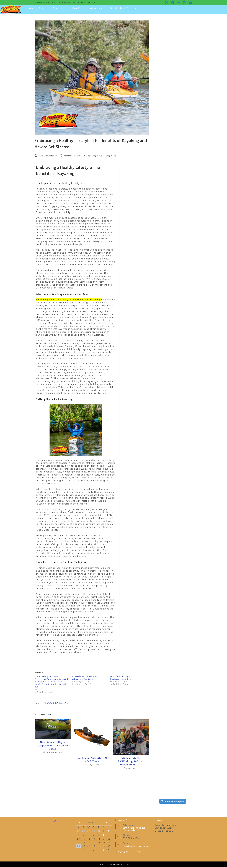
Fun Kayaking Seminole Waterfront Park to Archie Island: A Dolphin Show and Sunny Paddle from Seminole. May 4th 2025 (52, 681)
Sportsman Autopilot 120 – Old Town (92, 759)
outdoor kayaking (55, 702)
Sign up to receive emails (130, 852)
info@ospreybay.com (136, 845)
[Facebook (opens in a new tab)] (173, 2)
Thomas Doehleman (47, 156)
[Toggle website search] (134, 8)
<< (80, 822)
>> (107, 822)
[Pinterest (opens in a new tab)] (178, 2)
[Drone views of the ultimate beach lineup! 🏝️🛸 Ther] (172, 784)
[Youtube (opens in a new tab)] (189, 2)
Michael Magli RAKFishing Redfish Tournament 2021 (130, 761)
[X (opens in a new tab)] (166, 2)
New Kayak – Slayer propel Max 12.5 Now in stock (53, 745)
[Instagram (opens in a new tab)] (184, 2)
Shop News (111, 156)
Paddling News (95, 156)
